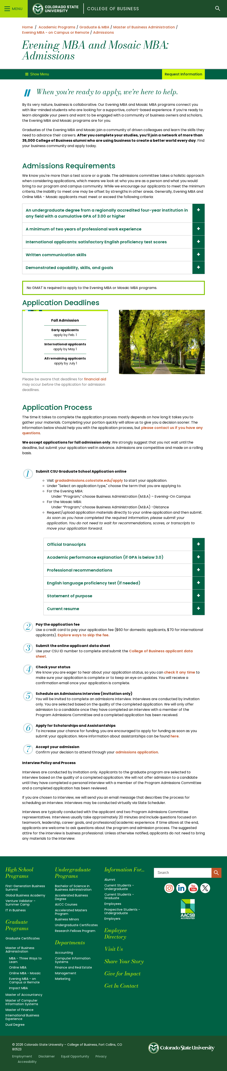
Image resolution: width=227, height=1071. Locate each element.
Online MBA (17, 967)
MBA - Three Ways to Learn (25, 960)
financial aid (95, 379)
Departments (70, 942)
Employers (112, 918)
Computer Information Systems (72, 960)
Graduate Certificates (23, 938)
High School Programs (19, 872)
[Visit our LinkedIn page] (181, 888)
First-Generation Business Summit (25, 888)
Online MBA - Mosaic (25, 973)
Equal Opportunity (75, 1056)
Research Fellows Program (75, 931)
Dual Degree (15, 1024)
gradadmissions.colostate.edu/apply (89, 480)
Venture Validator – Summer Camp (20, 903)
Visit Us (113, 949)
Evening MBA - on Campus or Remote (24, 981)
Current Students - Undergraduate (119, 887)
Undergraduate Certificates (76, 925)
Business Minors (67, 919)
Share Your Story (123, 961)
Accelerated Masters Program (71, 912)
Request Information (183, 74)
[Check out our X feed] (205, 888)
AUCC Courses (66, 904)
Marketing (62, 979)
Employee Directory (115, 933)
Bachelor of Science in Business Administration (73, 888)
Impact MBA (18, 988)
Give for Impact (122, 973)
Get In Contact (121, 986)
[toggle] (37, 74)
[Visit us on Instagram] (169, 888)
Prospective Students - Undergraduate (122, 911)
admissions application (136, 752)
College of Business (113, 9)
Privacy (101, 1056)
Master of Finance (19, 1010)
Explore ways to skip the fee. (84, 635)
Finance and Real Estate (73, 967)
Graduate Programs (17, 925)
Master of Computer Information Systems (22, 1002)
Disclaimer (47, 1056)
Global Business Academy (25, 895)
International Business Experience (22, 1017)
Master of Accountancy (24, 994)
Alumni (109, 879)
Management (65, 973)
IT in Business (16, 910)
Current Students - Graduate (119, 896)
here (174, 736)
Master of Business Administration (20, 950)
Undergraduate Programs (73, 872)
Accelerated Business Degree (71, 897)
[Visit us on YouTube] (193, 888)
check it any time (179, 672)
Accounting (64, 952)
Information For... (124, 869)
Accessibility (27, 1061)
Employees (112, 904)
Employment (22, 1056)
